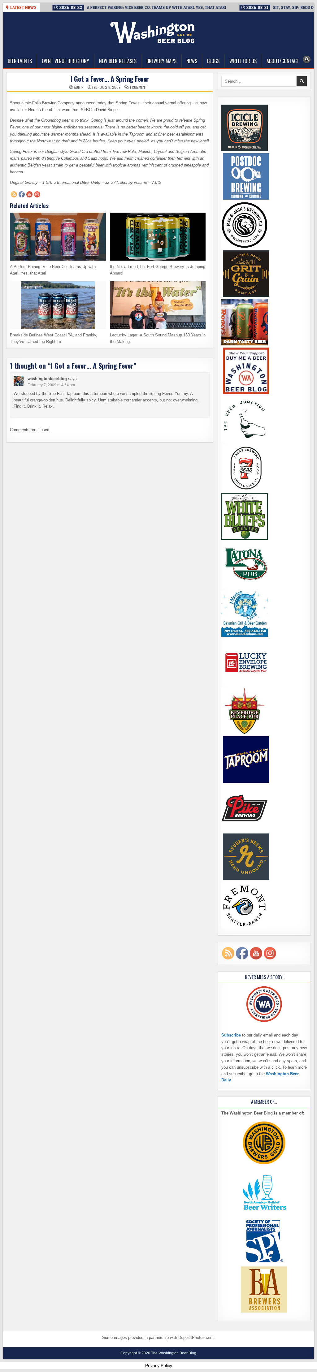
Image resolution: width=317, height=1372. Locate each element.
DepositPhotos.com (196, 1337)
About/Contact (283, 61)
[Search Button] (306, 59)
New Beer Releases (118, 61)
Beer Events (20, 61)
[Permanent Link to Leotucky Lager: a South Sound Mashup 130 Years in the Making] (158, 305)
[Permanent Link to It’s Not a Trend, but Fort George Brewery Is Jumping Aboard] (158, 237)
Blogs (213, 61)
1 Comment (138, 87)
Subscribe (231, 1035)
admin (79, 87)
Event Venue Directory (65, 61)
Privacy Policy (158, 1365)
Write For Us (243, 61)
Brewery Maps (161, 61)
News (191, 61)
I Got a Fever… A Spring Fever (110, 79)
